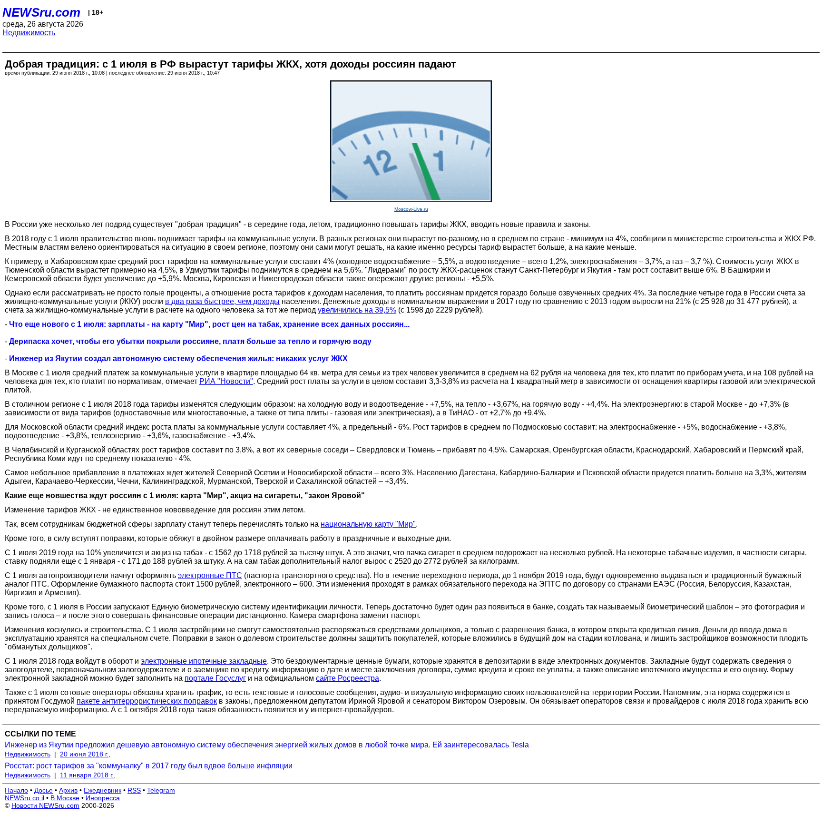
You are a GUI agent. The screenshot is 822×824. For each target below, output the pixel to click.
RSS (134, 790)
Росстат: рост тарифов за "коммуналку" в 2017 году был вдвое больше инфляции (149, 766)
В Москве (64, 798)
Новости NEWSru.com (45, 805)
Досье (43, 790)
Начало (16, 790)
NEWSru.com (41, 12)
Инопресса (103, 798)
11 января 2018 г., (88, 775)
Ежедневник (102, 790)
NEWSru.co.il (24, 798)
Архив (68, 790)
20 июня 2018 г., (85, 754)
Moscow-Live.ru (411, 209)
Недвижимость (28, 33)
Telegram (161, 790)
